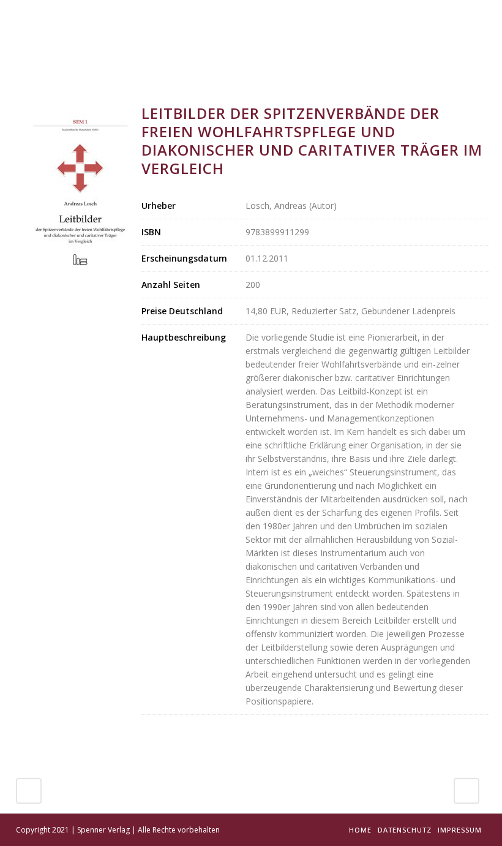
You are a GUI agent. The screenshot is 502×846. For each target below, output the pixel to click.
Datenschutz (405, 829)
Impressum (460, 829)
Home (360, 829)
